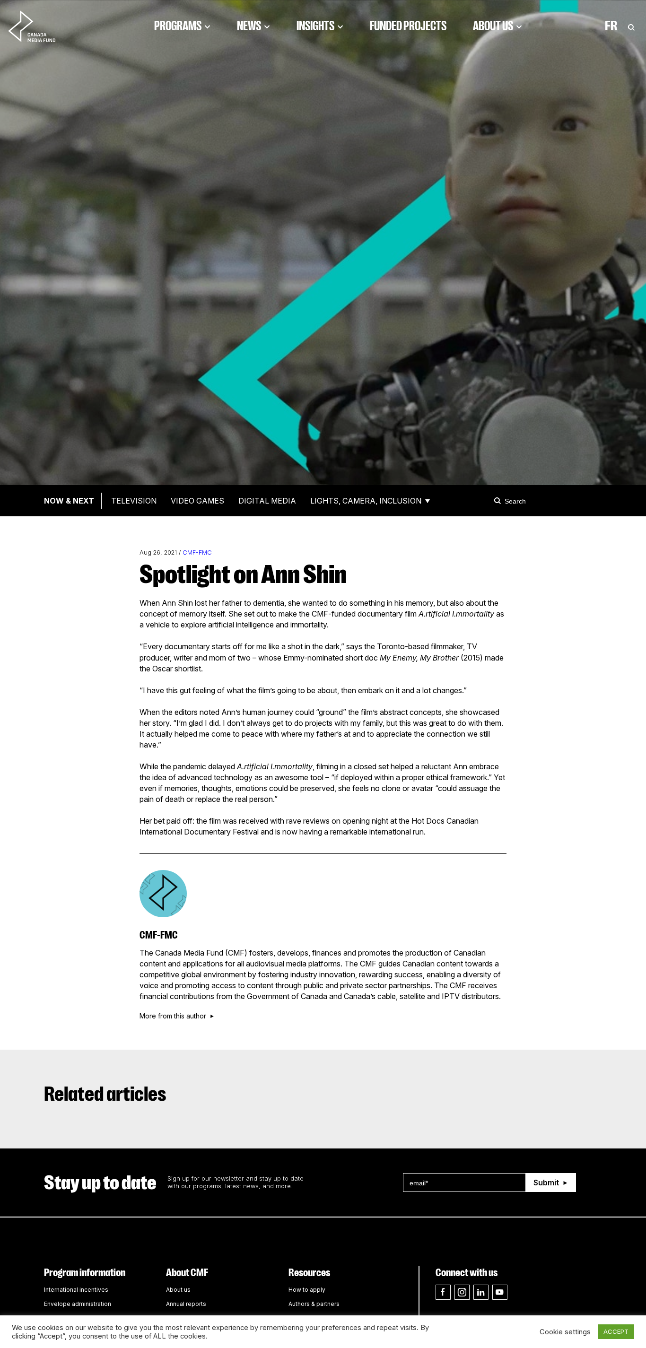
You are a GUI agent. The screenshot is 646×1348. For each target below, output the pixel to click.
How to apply (306, 1289)
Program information (84, 1272)
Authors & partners (314, 1303)
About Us (493, 26)
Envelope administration (77, 1303)
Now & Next (69, 500)
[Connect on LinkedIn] (481, 1292)
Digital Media (267, 500)
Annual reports (186, 1303)
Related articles (105, 1094)
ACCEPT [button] (616, 1331)
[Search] (499, 501)
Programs (177, 26)
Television (134, 500)
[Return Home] (39, 26)
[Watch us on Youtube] (499, 1292)
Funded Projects (408, 26)
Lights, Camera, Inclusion (365, 500)
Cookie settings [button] (565, 1332)
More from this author (173, 1016)
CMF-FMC (197, 552)
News (249, 26)
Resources (309, 1272)
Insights (315, 26)
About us (178, 1289)
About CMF (187, 1272)
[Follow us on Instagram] (462, 1292)
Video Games (197, 500)
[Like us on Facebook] (443, 1292)
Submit (546, 1182)
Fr (611, 26)
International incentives (76, 1289)
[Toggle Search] (631, 26)
